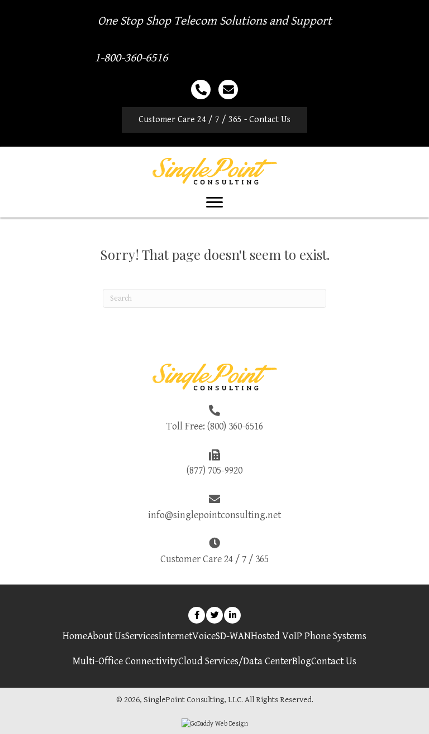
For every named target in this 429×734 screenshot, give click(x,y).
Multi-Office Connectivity (125, 661)
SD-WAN (233, 636)
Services (142, 636)
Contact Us (333, 661)
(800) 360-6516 (235, 426)
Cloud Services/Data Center (235, 661)
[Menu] (214, 202)
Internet (175, 636)
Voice (204, 636)
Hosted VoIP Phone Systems (308, 636)
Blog (301, 661)
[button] (214, 120)
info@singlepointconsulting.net (214, 515)
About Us (106, 636)
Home (75, 636)
